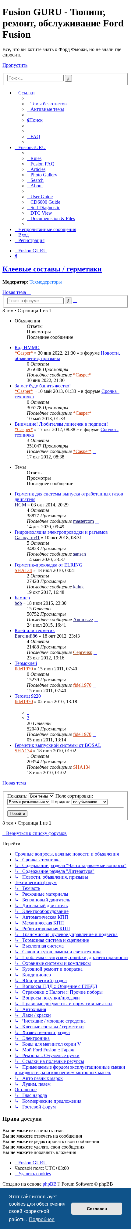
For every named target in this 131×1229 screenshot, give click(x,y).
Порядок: (61, 801)
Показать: (18, 795)
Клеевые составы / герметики (52, 269)
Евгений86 (26, 635)
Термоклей (26, 663)
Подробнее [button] (42, 1219)
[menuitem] (47, 103)
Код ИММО (27, 347)
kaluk (78, 586)
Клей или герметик (35, 630)
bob (18, 603)
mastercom (83, 521)
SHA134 (23, 570)
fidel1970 (24, 668)
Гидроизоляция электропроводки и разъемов (61, 532)
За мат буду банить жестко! (43, 385)
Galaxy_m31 (27, 537)
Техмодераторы (46, 281)
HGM (20, 504)
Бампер (22, 597)
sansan (79, 554)
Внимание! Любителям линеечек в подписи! (61, 424)
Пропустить (14, 65)
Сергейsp (82, 652)
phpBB (50, 1183)
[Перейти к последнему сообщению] (94, 374)
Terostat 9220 (28, 696)
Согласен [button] (97, 1208)
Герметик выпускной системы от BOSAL (58, 745)
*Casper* (24, 353)
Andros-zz (83, 619)
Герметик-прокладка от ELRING (49, 564)
